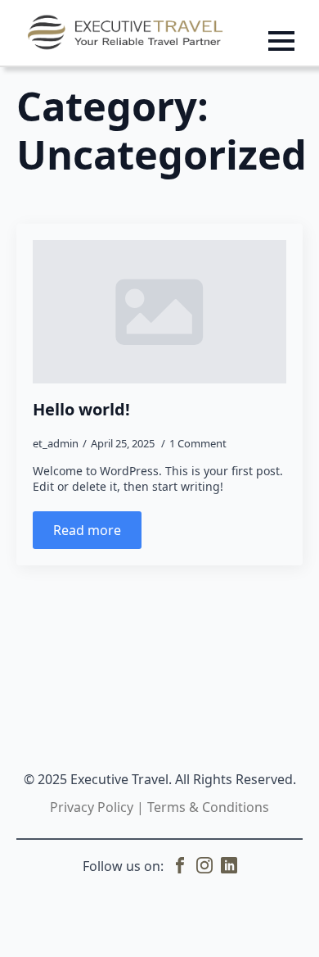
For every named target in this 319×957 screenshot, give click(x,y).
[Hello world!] (159, 311)
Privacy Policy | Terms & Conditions (159, 807)
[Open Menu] (281, 41)
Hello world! (81, 410)
